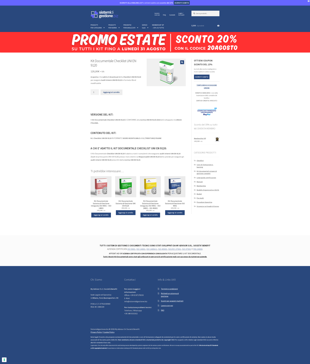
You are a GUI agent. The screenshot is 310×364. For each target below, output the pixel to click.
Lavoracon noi (157, 14)
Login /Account (181, 14)
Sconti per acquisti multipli (172, 301)
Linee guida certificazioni (206, 178)
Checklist (200, 160)
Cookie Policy (108, 332)
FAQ (164, 15)
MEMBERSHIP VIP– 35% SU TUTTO (158, 26)
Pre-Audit (200, 198)
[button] (182, 62)
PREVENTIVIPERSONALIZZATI (129, 26)
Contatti (172, 15)
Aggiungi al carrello (111, 92)
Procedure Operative (204, 202)
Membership (201, 186)
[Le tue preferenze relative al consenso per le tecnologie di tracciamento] (4, 359)
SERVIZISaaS (144, 26)
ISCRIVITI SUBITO (201, 77)
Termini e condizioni (169, 289)
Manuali (200, 182)
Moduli (199, 194)
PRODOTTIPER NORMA (112, 26)
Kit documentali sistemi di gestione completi (207, 172)
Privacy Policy (96, 332)
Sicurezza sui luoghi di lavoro (208, 206)
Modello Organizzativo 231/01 (208, 190)
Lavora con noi (167, 305)
